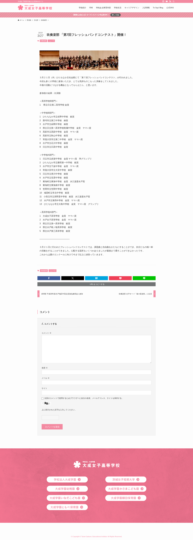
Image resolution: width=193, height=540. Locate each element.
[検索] (173, 1)
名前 (45, 368)
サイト (44, 388)
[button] (48, 278)
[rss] (170, 1)
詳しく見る (115, 15)
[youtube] (166, 1)
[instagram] (163, 1)
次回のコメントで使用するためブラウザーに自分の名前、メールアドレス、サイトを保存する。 (83, 398)
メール (45, 378)
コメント (46, 333)
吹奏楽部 (43, 41)
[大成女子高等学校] (35, 7)
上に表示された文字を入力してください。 (59, 410)
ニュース (51, 41)
